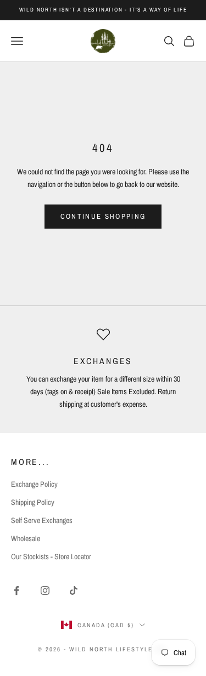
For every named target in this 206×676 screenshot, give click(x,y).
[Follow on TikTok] (73, 590)
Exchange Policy (34, 484)
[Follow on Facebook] (16, 590)
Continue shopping (103, 216)
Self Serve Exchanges (42, 520)
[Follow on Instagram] (45, 590)
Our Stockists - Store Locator (51, 556)
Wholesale (25, 538)
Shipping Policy (32, 502)
